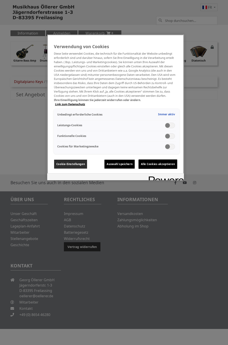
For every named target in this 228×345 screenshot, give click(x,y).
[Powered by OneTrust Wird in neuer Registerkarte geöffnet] (165, 177)
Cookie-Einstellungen (70, 164)
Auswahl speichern (119, 164)
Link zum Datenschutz (70, 104)
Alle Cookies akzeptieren (158, 164)
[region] (115, 107)
